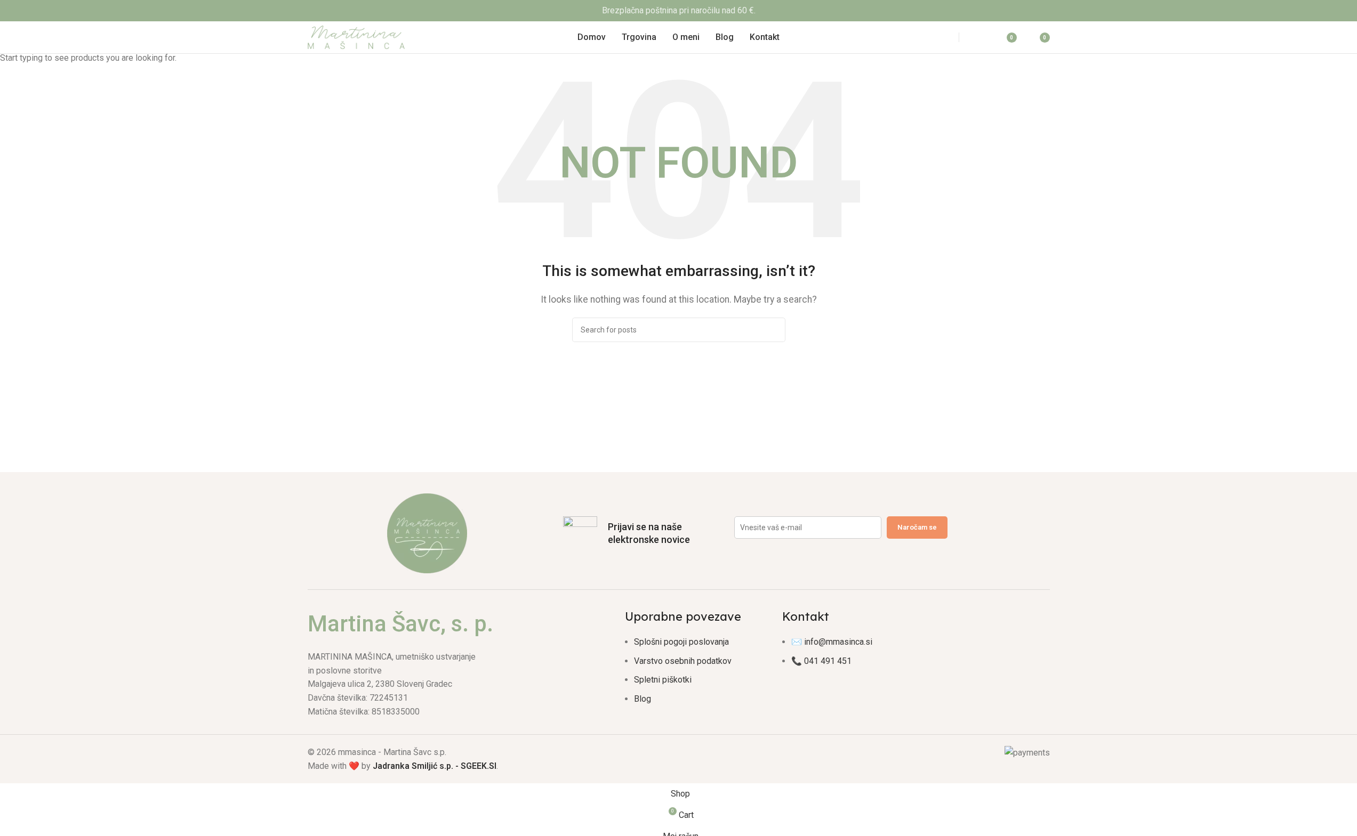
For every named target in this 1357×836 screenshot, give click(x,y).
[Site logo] (356, 36)
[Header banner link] (678, 10)
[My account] (979, 37)
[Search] (938, 37)
